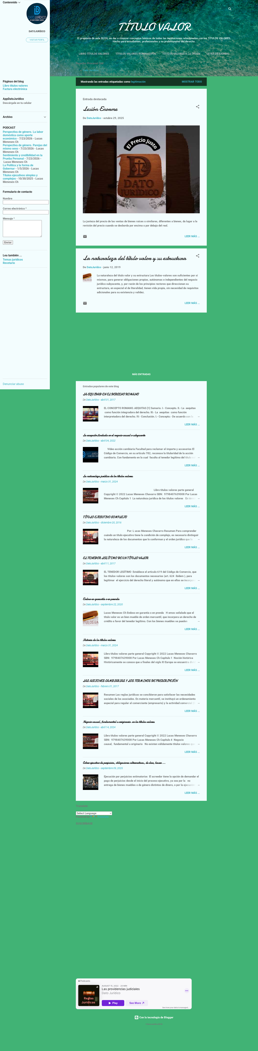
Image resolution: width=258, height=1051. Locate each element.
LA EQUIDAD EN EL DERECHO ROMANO (111, 394)
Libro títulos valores (94, 53)
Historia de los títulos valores (99, 640)
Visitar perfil (37, 40)
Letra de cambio (218, 53)
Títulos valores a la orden (181, 53)
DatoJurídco (37, 31)
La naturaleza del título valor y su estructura (134, 258)
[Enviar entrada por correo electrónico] (85, 237)
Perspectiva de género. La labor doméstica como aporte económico (23, 135)
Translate (103, 816)
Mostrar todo (192, 81)
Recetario (9, 263)
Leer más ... (192, 236)
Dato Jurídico (90, 70)
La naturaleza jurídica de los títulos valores (108, 476)
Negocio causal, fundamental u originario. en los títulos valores (119, 722)
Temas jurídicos (13, 259)
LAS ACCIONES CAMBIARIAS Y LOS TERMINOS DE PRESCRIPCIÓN (130, 681)
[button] (198, 107)
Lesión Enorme (100, 109)
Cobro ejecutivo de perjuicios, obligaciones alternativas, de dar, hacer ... (124, 763)
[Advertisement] (234, 130)
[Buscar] (230, 9)
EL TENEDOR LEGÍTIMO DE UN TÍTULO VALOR (115, 558)
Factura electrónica (15, 89)
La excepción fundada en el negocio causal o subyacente (114, 435)
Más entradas (141, 374)
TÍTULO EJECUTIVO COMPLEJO (105, 517)
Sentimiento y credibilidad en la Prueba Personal (22, 157)
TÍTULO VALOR (154, 26)
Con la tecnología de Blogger (156, 1017)
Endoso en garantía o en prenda (101, 599)
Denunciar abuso (13, 384)
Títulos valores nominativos (135, 53)
